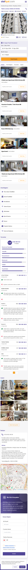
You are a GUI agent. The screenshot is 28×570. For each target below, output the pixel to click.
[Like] (25, 14)
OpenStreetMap (20, 489)
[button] (4, 540)
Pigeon (15, 489)
